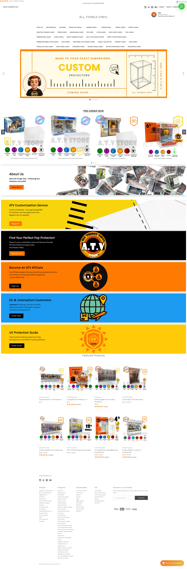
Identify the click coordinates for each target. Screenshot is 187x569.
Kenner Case (106, 27)
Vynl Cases (129, 32)
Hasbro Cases (91, 27)
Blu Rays (79, 505)
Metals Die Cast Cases (45, 46)
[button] (16, 187)
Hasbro (78, 495)
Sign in (168, 7)
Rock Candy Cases (115, 32)
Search (161, 7)
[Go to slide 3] (93, 99)
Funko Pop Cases (75, 27)
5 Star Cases (101, 32)
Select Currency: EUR (10, 7)
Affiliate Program (44, 503)
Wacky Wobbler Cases (75, 37)
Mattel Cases (120, 27)
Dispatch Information (46, 491)
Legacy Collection (105, 42)
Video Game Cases (62, 46)
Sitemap (41, 521)
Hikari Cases (59, 37)
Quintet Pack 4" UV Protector (50, 399)
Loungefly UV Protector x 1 (77, 399)
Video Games (80, 501)
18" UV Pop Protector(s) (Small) (78, 450)
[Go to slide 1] (89, 99)
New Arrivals (51, 27)
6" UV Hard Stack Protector (163, 158)
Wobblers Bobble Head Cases (47, 42)
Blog (40, 517)
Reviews (41, 505)
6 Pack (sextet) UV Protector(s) (51, 450)
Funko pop (79, 493)
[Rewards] (172, 563)
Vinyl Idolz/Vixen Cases (95, 37)
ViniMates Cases (78, 46)
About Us (42, 497)
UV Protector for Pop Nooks (117, 158)
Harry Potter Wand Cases (116, 37)
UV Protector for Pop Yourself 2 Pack (70, 158)
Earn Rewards (43, 515)
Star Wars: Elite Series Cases (84, 42)
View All (78, 511)
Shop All (40, 27)
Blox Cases (66, 42)
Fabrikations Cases (44, 37)
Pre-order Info (43, 519)
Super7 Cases (133, 27)
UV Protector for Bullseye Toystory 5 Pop (24, 158)
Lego (77, 499)
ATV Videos (42, 509)
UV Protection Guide (45, 501)
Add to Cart (52, 380)
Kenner (78, 497)
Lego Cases (133, 42)
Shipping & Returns (45, 511)
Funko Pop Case (81, 491)
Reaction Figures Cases (45, 32)
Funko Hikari (80, 509)
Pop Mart (90, 32)
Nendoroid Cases (134, 46)
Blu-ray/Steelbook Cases (115, 46)
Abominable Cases (76, 32)
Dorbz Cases (62, 32)
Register (176, 7)
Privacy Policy (43, 507)
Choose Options (135, 380)
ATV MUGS (62, 27)
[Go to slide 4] (95, 99)
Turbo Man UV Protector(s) (132, 399)
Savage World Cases (95, 46)
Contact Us (42, 499)
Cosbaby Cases (120, 42)
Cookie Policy (43, 513)
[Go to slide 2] (183, 74)
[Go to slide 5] (3, 74)
